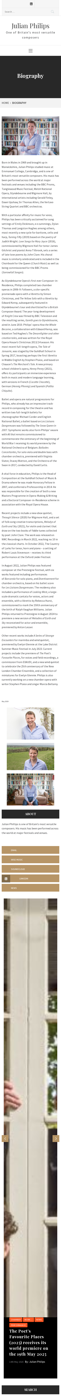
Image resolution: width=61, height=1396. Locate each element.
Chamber (16, 1319)
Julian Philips (30, 25)
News (39, 1319)
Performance (18, 1325)
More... (28, 1319)
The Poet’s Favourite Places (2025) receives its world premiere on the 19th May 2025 (28, 1342)
